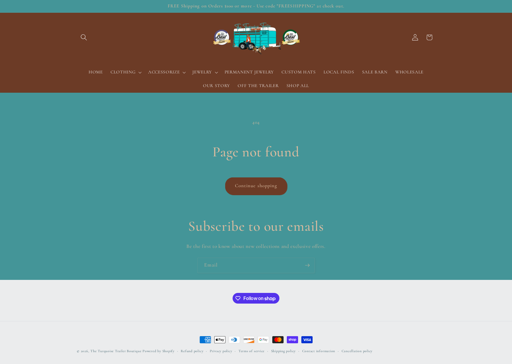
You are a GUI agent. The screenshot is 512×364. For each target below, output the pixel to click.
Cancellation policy (357, 351)
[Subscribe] (307, 265)
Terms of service (252, 351)
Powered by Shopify (159, 351)
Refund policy (192, 351)
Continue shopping (256, 186)
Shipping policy (283, 351)
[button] (84, 37)
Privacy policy (221, 351)
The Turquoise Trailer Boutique (115, 351)
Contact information (318, 351)
